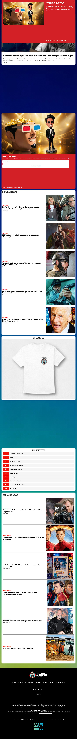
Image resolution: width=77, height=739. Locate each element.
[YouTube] (33, 689)
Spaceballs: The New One (17, 485)
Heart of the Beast (15, 481)
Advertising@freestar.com (45, 713)
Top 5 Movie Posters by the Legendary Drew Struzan (22, 621)
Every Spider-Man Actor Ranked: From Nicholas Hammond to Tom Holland (20, 593)
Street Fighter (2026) (16, 465)
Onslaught (13, 477)
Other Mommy (14, 473)
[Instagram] (41, 689)
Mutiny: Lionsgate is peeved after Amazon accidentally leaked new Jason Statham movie (22, 292)
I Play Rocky (13, 488)
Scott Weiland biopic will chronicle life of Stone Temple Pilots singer (38, 55)
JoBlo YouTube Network (59, 705)
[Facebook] (38, 689)
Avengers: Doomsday (16, 453)
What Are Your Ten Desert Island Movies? (18, 648)
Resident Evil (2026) (16, 469)
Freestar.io (67, 711)
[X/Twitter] (36, 689)
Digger (12, 457)
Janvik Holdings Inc (37, 705)
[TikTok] (43, 689)
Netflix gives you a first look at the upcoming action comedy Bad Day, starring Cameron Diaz (21, 208)
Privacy (38, 694)
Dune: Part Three (15, 461)
